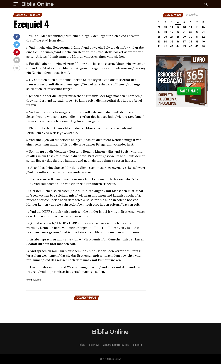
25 (159, 36)
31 (196, 36)
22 (190, 31)
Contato (137, 344)
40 (203, 41)
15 (196, 27)
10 (165, 27)
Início (82, 344)
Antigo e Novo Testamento (116, 344)
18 (165, 31)
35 (171, 41)
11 (171, 27)
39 (196, 41)
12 (178, 27)
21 (184, 31)
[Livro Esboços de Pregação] (182, 81)
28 (178, 36)
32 (203, 36)
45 (184, 46)
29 (184, 36)
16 (203, 27)
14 (190, 27)
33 (159, 41)
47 (196, 46)
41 (159, 46)
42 (165, 46)
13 (184, 27)
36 (178, 41)
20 (178, 31)
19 (171, 31)
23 (196, 31)
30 (190, 36)
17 (159, 31)
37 (184, 41)
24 (203, 31)
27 (171, 36)
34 (165, 41)
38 (190, 41)
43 (171, 46)
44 (178, 46)
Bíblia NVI (94, 344)
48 (203, 46)
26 (165, 36)
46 (190, 46)
